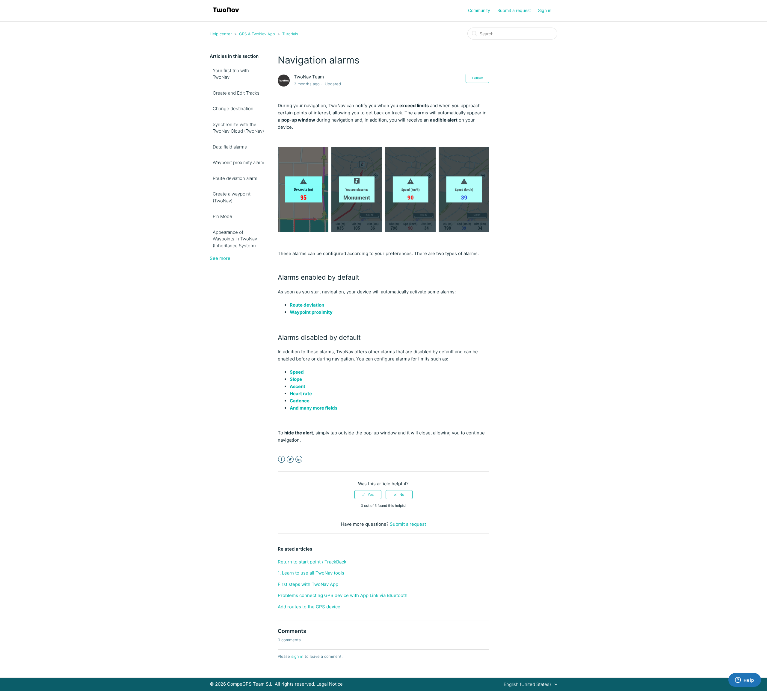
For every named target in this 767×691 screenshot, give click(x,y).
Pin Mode (222, 216)
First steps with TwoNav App (308, 584)
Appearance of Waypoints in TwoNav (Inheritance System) (235, 238)
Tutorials (290, 33)
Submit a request (514, 10)
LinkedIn (299, 459)
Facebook (281, 459)
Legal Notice (329, 684)
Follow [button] (477, 78)
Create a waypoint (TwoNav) (231, 197)
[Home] (226, 13)
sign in (297, 656)
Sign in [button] (544, 10)
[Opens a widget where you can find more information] (744, 680)
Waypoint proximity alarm (238, 162)
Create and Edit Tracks (236, 93)
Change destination (233, 108)
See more (220, 258)
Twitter (290, 459)
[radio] (367, 494)
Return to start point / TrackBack (312, 562)
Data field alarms (230, 147)
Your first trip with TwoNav (231, 74)
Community (479, 10)
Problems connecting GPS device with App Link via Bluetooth (342, 595)
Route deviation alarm (235, 178)
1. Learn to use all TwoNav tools (311, 573)
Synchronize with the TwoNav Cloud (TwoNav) (238, 128)
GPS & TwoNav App (257, 33)
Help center (221, 33)
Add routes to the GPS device (309, 607)
